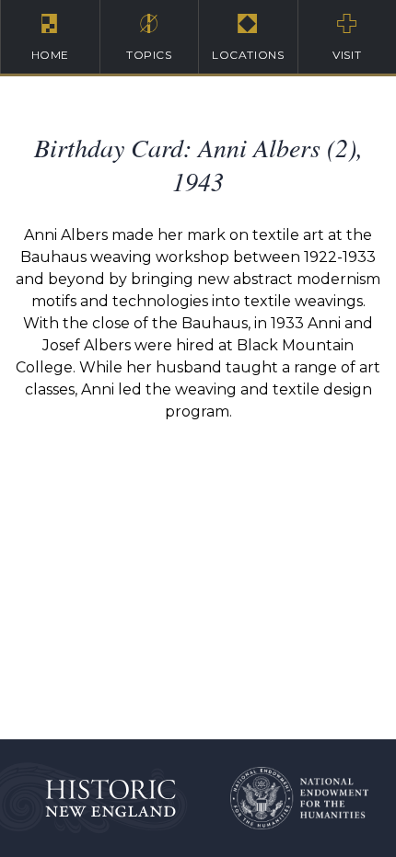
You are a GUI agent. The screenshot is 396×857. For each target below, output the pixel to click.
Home (50, 55)
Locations (248, 55)
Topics (149, 55)
